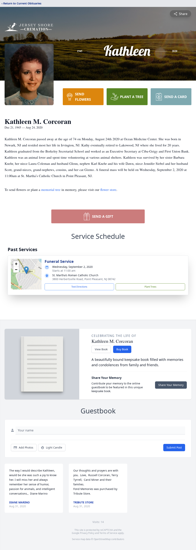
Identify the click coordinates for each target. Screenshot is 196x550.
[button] (26, 270)
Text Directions (79, 286)
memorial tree (50, 189)
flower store (108, 189)
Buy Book (122, 349)
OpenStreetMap (102, 539)
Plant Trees (150, 286)
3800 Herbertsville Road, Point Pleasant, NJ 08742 (83, 279)
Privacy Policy (87, 533)
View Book (101, 349)
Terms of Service (108, 533)
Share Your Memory (171, 385)
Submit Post (174, 447)
